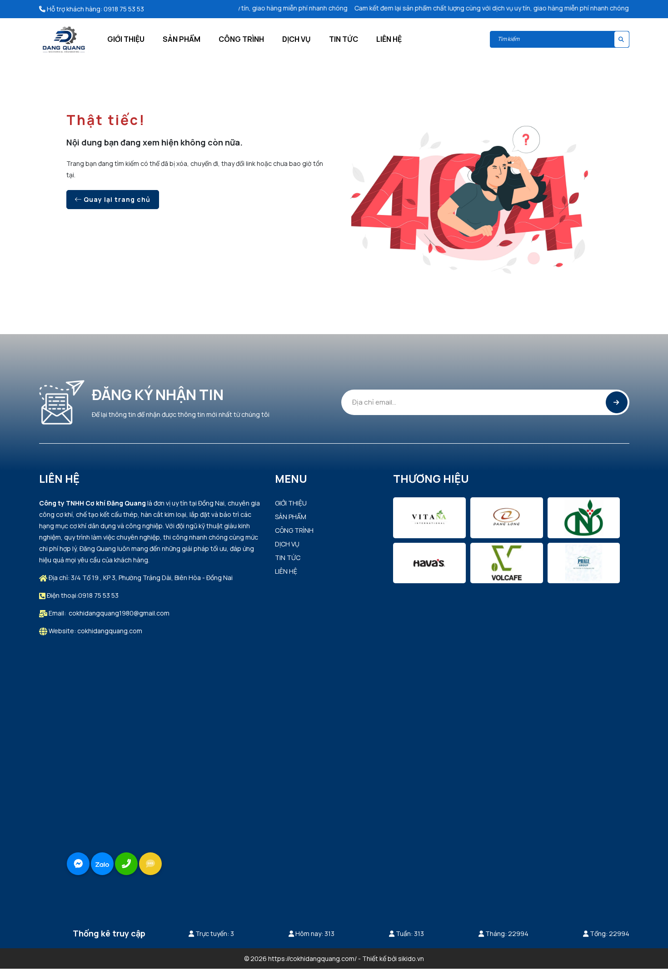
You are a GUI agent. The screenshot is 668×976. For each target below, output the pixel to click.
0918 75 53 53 (124, 9)
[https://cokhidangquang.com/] (64, 39)
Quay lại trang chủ (116, 199)
